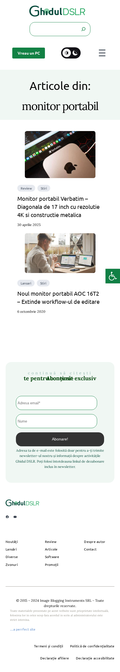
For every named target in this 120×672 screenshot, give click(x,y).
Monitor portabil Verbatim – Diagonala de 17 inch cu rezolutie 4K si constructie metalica (58, 206)
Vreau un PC (29, 52)
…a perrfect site (22, 629)
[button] (112, 276)
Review (26, 188)
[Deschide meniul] (102, 53)
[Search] (83, 29)
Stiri (44, 188)
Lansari (26, 283)
